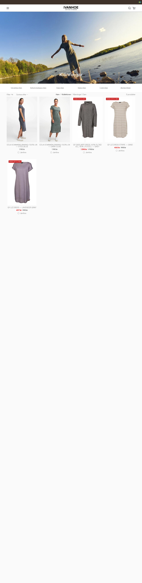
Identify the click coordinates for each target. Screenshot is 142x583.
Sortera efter (21, 94)
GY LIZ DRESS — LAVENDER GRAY (22, 207)
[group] (71, 88)
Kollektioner (66, 94)
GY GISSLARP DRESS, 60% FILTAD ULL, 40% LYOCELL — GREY (87, 145)
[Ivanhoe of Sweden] (71, 8)
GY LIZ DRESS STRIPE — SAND (120, 145)
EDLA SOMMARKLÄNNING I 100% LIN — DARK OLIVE (54, 145)
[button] (129, 8)
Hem (57, 94)
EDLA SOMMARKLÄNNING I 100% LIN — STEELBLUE (22, 145)
